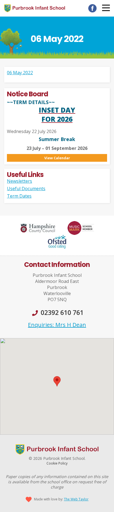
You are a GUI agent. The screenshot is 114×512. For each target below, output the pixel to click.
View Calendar (57, 157)
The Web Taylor (76, 499)
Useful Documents (26, 188)
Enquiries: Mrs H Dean (57, 324)
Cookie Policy (57, 463)
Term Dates (19, 196)
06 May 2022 (20, 73)
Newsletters (19, 181)
